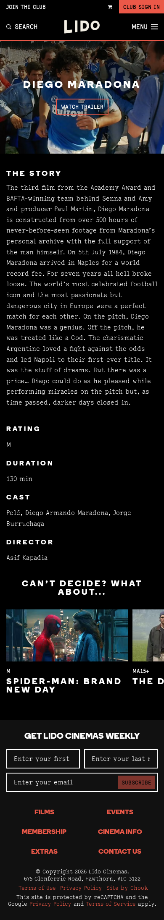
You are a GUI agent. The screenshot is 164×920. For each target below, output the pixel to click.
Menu (140, 27)
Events (120, 812)
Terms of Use (37, 887)
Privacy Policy (81, 887)
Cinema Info (120, 832)
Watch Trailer (82, 106)
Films (44, 812)
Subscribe (136, 782)
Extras (44, 852)
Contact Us (119, 852)
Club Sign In (141, 6)
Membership (44, 832)
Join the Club (26, 6)
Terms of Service (111, 903)
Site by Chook (127, 887)
